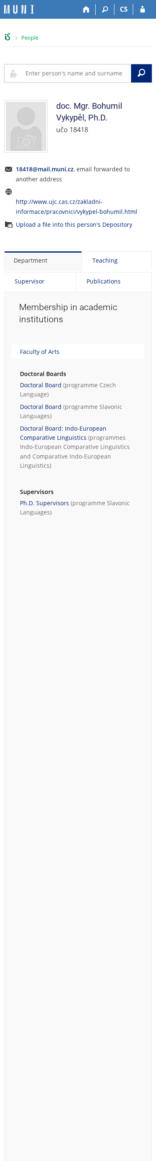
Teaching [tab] (105, 260)
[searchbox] (76, 73)
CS (124, 9)
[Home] (86, 9)
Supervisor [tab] (30, 281)
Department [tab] (30, 260)
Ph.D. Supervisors (44, 503)
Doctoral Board (41, 385)
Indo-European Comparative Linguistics (75, 447)
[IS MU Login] (142, 9)
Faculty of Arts (39, 352)
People (29, 37)
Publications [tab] (104, 281)
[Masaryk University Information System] (19, 9)
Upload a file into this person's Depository (74, 224)
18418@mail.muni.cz (45, 169)
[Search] (105, 9)
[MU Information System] (7, 36)
